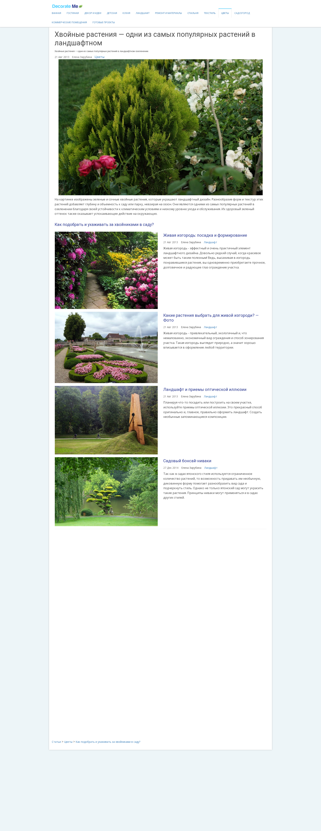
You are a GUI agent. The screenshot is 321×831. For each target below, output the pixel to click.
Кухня (126, 13)
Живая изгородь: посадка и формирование (205, 235)
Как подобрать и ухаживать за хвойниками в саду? (104, 224)
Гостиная (73, 13)
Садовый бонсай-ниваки (187, 461)
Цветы (225, 13)
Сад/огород (242, 13)
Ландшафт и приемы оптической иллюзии (205, 389)
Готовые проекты (104, 22)
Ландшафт (143, 13)
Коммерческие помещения (69, 22)
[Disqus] (160, 581)
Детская (112, 13)
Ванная (56, 13)
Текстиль (210, 13)
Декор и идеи (92, 13)
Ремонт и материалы (168, 13)
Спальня (192, 13)
